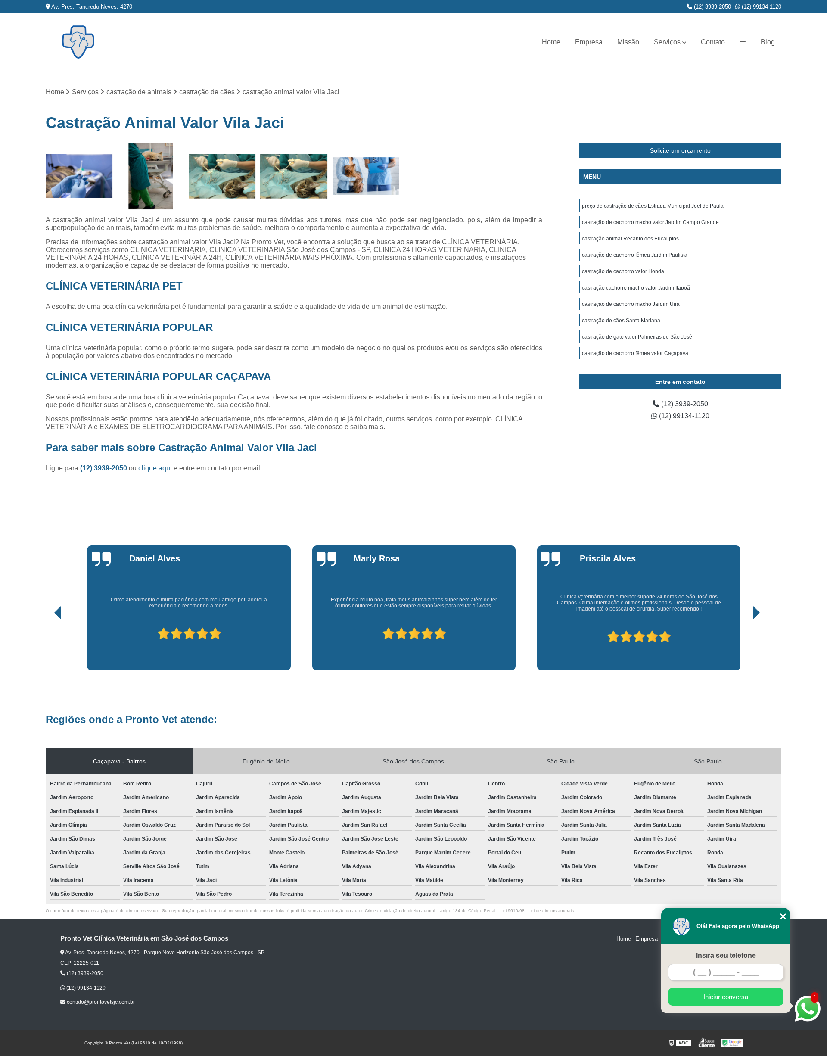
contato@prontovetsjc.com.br (100, 1002)
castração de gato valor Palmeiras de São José (637, 337)
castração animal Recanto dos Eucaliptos (630, 239)
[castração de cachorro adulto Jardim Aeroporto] (79, 176)
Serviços (667, 42)
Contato (713, 42)
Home (551, 42)
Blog (768, 42)
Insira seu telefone (726, 955)
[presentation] (45, 646)
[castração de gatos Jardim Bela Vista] (222, 176)
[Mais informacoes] (742, 42)
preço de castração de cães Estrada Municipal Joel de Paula (653, 206)
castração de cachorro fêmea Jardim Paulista (634, 255)
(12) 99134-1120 (760, 6)
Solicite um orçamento (680, 150)
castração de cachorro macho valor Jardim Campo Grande (650, 222)
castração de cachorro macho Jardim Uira (631, 304)
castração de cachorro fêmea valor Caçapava (635, 353)
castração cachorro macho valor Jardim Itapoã (636, 288)
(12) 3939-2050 (711, 6)
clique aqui (155, 468)
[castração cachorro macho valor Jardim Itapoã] (150, 176)
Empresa (589, 42)
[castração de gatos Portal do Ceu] (293, 176)
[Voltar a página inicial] (78, 42)
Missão (628, 42)
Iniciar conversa (725, 996)
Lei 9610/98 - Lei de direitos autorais (537, 910)
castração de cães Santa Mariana (621, 321)
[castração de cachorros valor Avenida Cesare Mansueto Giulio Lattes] (365, 176)
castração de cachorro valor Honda (623, 271)
